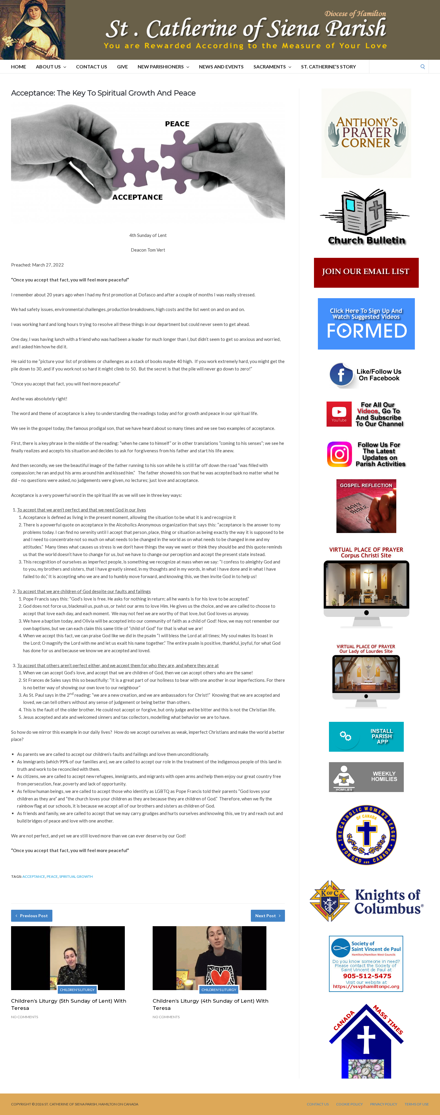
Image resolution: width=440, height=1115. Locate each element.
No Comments (24, 1017)
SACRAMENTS (270, 66)
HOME (18, 66)
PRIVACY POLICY (383, 1104)
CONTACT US (91, 66)
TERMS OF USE (417, 1104)
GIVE (122, 66)
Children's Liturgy (77, 989)
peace (52, 876)
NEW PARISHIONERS (161, 66)
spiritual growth (76, 876)
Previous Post (34, 915)
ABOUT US (48, 66)
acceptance (33, 876)
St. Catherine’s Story (328, 66)
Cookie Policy (349, 1104)
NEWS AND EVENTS (221, 66)
